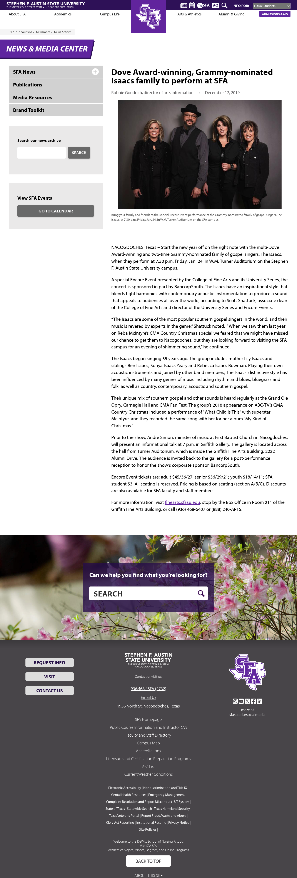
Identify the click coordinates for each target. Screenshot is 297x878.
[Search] (225, 5)
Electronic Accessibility (124, 787)
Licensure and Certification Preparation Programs (148, 758)
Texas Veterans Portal (124, 815)
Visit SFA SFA (148, 845)
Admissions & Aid (275, 14)
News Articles (62, 32)
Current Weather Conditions (148, 774)
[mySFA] (203, 5)
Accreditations (148, 750)
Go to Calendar (55, 211)
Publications (27, 84)
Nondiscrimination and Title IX (165, 787)
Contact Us (49, 690)
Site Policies (147, 829)
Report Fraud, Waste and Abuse (163, 815)
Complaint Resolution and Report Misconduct (139, 801)
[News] (183, 5)
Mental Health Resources (128, 794)
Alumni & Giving (231, 14)
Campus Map (148, 742)
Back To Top (148, 861)
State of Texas (115, 808)
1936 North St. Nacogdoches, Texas (148, 706)
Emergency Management (166, 794)
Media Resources (32, 97)
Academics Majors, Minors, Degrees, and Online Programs (148, 850)
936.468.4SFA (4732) (148, 688)
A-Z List (148, 766)
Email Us (148, 697)
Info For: (240, 5)
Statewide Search (139, 808)
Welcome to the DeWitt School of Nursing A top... (148, 841)
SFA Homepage (148, 719)
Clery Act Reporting (120, 822)
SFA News (24, 71)
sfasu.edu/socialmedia (247, 714)
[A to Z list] (215, 5)
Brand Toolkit (28, 110)
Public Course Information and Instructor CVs (148, 727)
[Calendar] (192, 5)
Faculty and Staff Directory (148, 735)
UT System (181, 801)
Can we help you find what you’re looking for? (148, 574)
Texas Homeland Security (172, 808)
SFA (12, 32)
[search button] (201, 593)
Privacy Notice (178, 822)
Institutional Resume (151, 822)
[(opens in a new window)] (235, 701)
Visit (49, 677)
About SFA (17, 14)
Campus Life (110, 14)
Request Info (49, 662)
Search (79, 152)
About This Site (148, 875)
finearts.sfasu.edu (182, 502)
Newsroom (43, 32)
